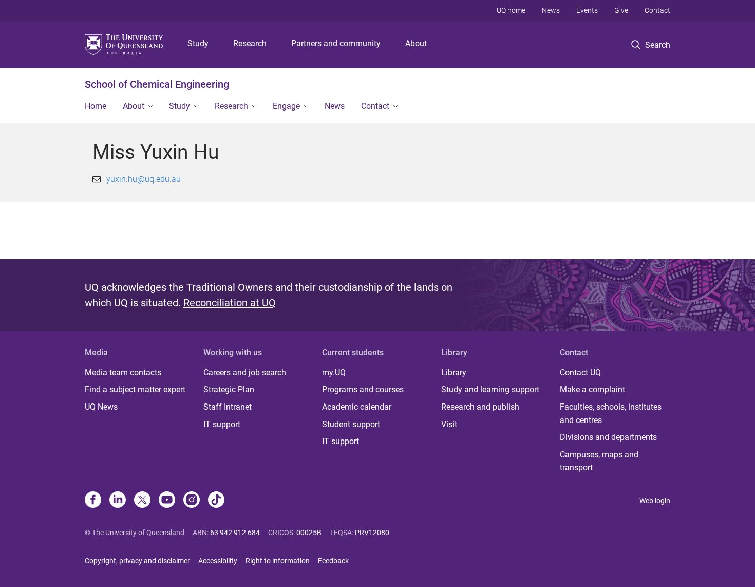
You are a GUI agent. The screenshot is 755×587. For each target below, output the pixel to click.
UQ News (101, 407)
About (416, 43)
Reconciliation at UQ (229, 303)
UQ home (511, 10)
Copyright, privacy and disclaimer (137, 561)
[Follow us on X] (142, 500)
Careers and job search (244, 372)
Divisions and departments (608, 437)
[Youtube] (167, 500)
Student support (351, 424)
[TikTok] (216, 500)
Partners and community (336, 43)
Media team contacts (123, 372)
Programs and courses (363, 389)
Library (453, 372)
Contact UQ (580, 372)
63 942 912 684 (235, 532)
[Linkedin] (117, 500)
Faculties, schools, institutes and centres (611, 413)
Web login (654, 501)
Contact (657, 10)
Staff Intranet (227, 407)
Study (198, 43)
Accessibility (217, 561)
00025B (309, 532)
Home (95, 106)
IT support (221, 424)
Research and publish (480, 407)
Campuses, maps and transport (599, 461)
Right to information (278, 561)
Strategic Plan (228, 389)
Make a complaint (592, 389)
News (551, 10)
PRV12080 (372, 532)
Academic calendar (356, 407)
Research (250, 43)
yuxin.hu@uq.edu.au (143, 179)
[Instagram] (191, 500)
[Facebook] (93, 500)
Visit (449, 424)
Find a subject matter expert (135, 389)
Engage (286, 106)
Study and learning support (490, 389)
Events (587, 10)
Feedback (333, 561)
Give (621, 10)
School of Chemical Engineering (157, 84)
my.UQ (334, 372)
